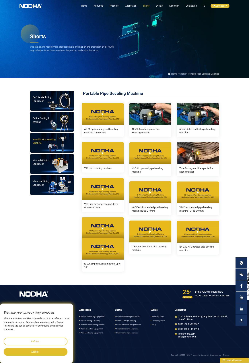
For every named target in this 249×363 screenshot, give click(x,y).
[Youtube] (241, 297)
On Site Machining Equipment (92, 317)
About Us (98, 6)
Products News (158, 317)
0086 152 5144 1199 (188, 329)
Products (114, 6)
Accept (34, 351)
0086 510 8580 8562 (188, 324)
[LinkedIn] (241, 309)
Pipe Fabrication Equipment (92, 329)
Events (159, 6)
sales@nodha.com (187, 336)
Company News (158, 321)
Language (220, 6)
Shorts (146, 6)
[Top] (241, 320)
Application (131, 6)
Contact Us (191, 6)
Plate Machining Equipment (92, 333)
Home (84, 6)
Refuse (35, 341)
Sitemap (226, 355)
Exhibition (174, 6)
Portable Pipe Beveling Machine (93, 325)
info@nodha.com (186, 334)
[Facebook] (241, 286)
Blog (154, 325)
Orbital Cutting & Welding (90, 321)
